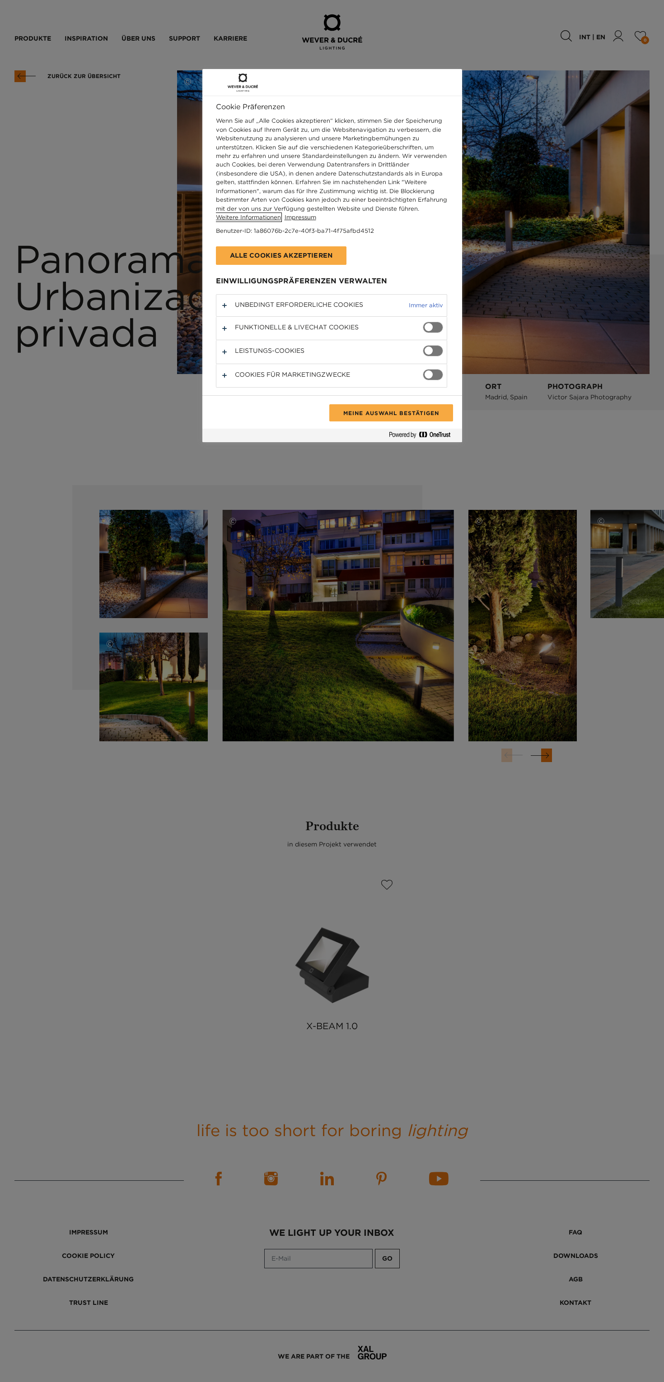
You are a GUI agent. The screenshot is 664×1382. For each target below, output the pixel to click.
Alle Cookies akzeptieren (281, 255)
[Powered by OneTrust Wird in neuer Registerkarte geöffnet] (423, 436)
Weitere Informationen (248, 217)
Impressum (300, 217)
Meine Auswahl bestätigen (391, 412)
